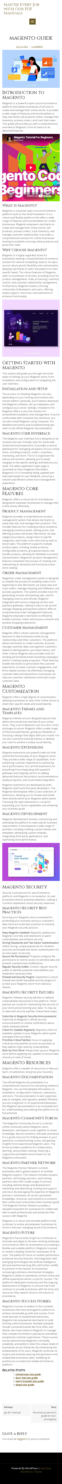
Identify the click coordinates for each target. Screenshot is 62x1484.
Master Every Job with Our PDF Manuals (21, 9)
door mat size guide (26, 1377)
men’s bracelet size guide (29, 1381)
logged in (22, 1439)
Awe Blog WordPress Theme (35, 1470)
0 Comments (37, 46)
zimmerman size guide (28, 1374)
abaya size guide (24, 1384)
